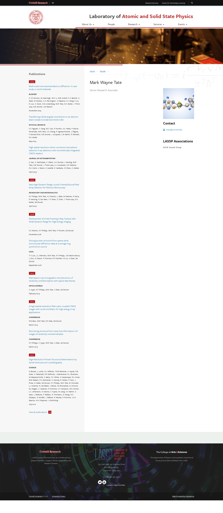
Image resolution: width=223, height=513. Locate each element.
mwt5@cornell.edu (174, 129)
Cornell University (35, 496)
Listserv (110, 484)
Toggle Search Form (192, 3)
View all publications (38, 412)
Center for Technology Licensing (173, 3)
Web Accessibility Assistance (183, 496)
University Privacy (58, 496)
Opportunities (119, 484)
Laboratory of (141, 16)
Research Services (151, 3)
